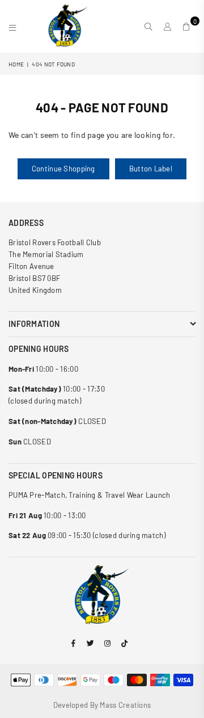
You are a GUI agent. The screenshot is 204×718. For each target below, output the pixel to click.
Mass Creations (125, 704)
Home (16, 64)
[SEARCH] (148, 26)
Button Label (150, 168)
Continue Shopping (63, 168)
